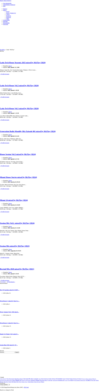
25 (7, 282)
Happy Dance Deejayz (5, 0)
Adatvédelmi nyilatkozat (9, 4)
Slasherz (23, 381)
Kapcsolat (5, 24)
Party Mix (93, 380)
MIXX (4, 10)
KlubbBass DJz (61, 380)
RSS (4, 6)
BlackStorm (17, 378)
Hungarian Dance (43, 380)
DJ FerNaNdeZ (59, 378)
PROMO (5, 21)
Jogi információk (7, 3)
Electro (87, 378)
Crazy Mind (41, 378)
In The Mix (50, 380)
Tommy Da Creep (37, 381)
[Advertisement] (50, 37)
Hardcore (8, 17)
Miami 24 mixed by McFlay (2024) (14, 200)
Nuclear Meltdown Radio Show (79, 380)
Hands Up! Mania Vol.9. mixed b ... (9, 334)
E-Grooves (84, 378)
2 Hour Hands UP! (3, 378)
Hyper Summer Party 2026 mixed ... (9, 312)
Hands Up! (18, 380)
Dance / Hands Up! (11, 13)
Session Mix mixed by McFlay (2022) (15, 246)
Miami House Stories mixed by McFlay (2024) (18, 177)
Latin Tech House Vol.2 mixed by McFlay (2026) (19, 86)
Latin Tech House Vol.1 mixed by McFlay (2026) (19, 108)
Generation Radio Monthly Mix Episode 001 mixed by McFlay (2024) (28, 131)
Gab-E (13, 380)
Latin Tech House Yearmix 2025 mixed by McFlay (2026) (23, 63)
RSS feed (26, 387)
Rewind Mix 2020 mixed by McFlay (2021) (17, 269)
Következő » (12, 282)
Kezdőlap (2, 49)
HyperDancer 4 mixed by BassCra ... (9, 323)
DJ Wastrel (79, 378)
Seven (20, 381)
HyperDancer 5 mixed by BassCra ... (9, 301)
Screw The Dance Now (13, 381)
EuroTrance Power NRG (4, 380)
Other (7, 18)
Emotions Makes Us (92, 378)
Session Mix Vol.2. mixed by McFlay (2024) (17, 223)
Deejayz (5, 8)
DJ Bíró (49, 378)
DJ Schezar (75, 378)
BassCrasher (11, 378)
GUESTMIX (6, 20)
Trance (8, 14)
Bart (8, 378)
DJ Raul (70, 378)
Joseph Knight (55, 380)
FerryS (10, 380)
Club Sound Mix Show (28, 378)
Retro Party (6, 381)
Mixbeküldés (6, 23)
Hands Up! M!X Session (26, 380)
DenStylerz (46, 378)
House (7, 11)
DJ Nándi (67, 378)
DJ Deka (53, 378)
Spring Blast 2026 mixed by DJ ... (9, 345)
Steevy (26, 381)
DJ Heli (64, 378)
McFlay (72, 380)
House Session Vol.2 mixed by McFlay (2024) (18, 154)
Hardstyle (8, 16)
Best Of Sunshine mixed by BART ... (9, 290)
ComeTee (36, 378)
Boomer (21, 378)
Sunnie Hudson (31, 381)
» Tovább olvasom (4, 74)
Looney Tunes (67, 380)
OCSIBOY (88, 380)
